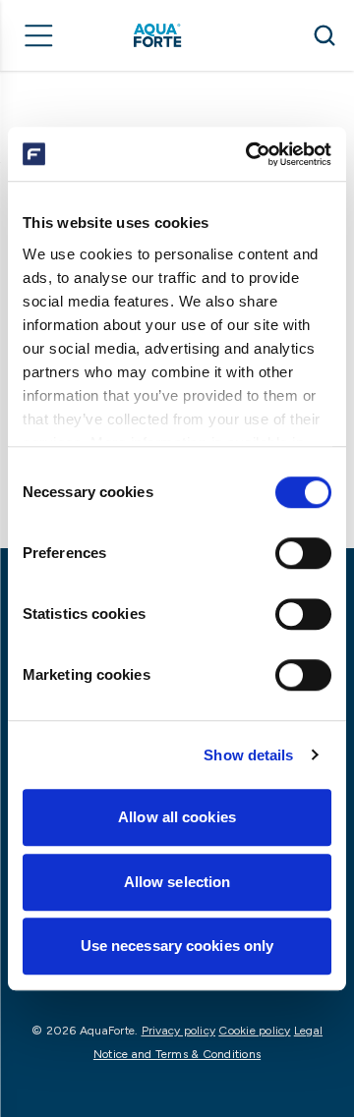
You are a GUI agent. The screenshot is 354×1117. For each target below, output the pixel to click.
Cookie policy (254, 1030)
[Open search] (324, 35)
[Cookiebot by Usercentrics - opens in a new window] (249, 154)
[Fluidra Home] (185, 35)
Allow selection (177, 881)
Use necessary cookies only (177, 945)
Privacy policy (179, 1030)
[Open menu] (39, 35)
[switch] (303, 553)
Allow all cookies (177, 817)
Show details (248, 755)
